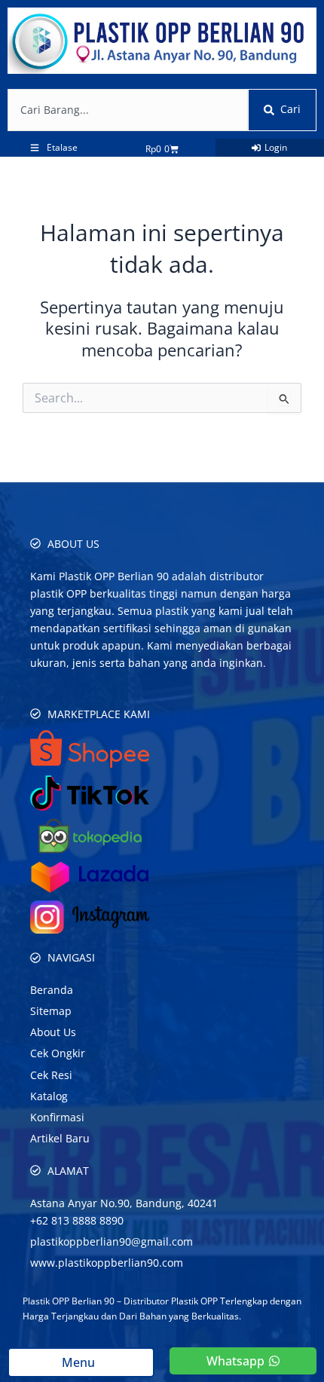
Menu (81, 1362)
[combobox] (128, 110)
